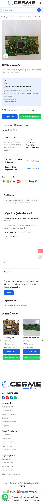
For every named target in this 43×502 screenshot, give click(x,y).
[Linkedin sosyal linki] (14, 129)
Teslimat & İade (7, 463)
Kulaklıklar (5, 418)
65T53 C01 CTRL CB (31, 338)
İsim (6, 262)
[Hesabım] (40, 3)
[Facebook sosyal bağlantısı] (8, 129)
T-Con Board (35, 17)
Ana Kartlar (6, 435)
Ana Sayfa (4, 17)
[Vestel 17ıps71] (11, 327)
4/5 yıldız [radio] (28, 232)
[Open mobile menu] (3, 3)
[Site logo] (21, 3)
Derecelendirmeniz (12, 232)
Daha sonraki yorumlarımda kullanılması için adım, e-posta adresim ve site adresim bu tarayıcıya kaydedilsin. (21, 284)
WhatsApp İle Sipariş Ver (30, 117)
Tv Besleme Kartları (9, 450)
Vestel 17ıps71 (8, 338)
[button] (30, 116)
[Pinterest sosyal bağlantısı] (11, 129)
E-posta (7, 271)
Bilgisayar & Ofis (7, 407)
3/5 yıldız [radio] (26, 232)
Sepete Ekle (10, 117)
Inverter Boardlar (8, 438)
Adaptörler (5, 425)
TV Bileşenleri (6, 410)
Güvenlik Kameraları (9, 414)
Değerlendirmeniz (11, 236)
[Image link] (21, 385)
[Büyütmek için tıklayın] (5, 55)
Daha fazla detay (32, 161)
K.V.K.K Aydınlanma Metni (11, 474)
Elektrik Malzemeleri (9, 422)
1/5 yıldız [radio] (23, 232)
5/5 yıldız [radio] (30, 232)
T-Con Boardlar (7, 446)
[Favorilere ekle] (17, 322)
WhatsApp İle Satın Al (12, 357)
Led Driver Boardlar (9, 442)
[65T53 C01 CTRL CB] (31, 327)
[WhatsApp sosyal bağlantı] (16, 129)
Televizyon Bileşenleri (19, 17)
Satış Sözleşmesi (8, 470)
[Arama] (39, 10)
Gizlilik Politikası (7, 466)
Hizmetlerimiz (6, 459)
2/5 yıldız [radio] (24, 232)
